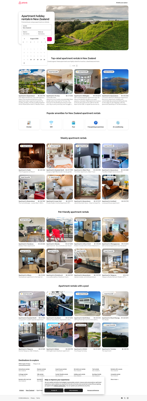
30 (44, 59)
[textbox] (29, 34)
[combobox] (36, 28)
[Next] (76, 65)
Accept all (54, 390)
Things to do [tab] (36, 364)
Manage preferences (93, 390)
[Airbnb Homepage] (23, 2)
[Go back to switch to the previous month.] (24, 38)
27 (34, 59)
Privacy (33, 398)
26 (31, 59)
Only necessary (73, 390)
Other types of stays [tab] (24, 364)
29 (41, 59)
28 (37, 59)
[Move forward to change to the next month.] (44, 38)
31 (24, 63)
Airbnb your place (121, 3)
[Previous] (70, 65)
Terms (38, 398)
